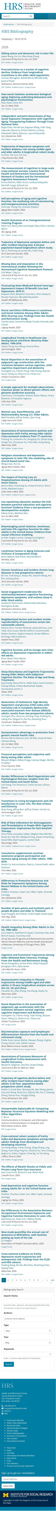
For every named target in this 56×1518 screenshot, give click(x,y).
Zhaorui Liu (23, 373)
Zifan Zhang (20, 990)
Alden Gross (22, 182)
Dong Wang (44, 442)
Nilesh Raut (38, 1172)
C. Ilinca (5, 1117)
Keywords (9, 1349)
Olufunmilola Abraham (35, 603)
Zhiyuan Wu (33, 1092)
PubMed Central (18, 87)
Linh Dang (6, 784)
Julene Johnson (39, 627)
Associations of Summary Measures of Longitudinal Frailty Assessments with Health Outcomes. (23, 1059)
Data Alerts (11, 1458)
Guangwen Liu (8, 370)
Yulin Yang (45, 127)
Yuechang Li (15, 575)
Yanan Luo (35, 373)
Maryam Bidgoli (9, 760)
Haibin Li (5, 1089)
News (9, 1450)
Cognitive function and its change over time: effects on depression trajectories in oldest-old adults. (27, 652)
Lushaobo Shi (19, 439)
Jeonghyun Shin (9, 966)
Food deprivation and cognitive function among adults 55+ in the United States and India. (26, 1188)
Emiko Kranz (7, 1040)
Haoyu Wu (27, 575)
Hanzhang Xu (20, 485)
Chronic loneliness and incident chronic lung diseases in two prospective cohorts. (27, 571)
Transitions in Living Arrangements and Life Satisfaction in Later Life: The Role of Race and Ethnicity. (27, 803)
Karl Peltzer (21, 913)
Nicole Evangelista (10, 963)
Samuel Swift (41, 864)
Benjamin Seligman (10, 1064)
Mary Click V (40, 225)
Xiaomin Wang (40, 575)
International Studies (16, 1441)
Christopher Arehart (23, 395)
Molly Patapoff (40, 963)
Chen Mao (32, 442)
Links (9, 1461)
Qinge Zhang (38, 1147)
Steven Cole (14, 1043)
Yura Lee (5, 206)
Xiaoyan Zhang (35, 1040)
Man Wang (40, 1089)
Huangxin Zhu (8, 716)
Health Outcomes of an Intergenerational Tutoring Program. (25, 222)
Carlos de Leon (35, 784)
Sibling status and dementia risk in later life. (27, 53)
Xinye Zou (22, 1092)
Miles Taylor (37, 891)
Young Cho (16, 206)
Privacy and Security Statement (20, 1466)
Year (6, 1337)
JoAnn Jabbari (7, 556)
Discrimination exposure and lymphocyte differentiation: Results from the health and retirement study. (27, 1034)
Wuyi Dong (6, 809)
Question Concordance (17, 1436)
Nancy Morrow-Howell (23, 225)
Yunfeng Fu (45, 716)
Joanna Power (8, 81)
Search (8, 1364)
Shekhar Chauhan (10, 891)
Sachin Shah (34, 839)
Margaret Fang (28, 836)
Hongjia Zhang (28, 1095)
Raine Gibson (40, 395)
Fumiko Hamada (40, 321)
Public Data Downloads (17, 1423)
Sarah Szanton (46, 682)
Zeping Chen (7, 1268)
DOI (2, 62)
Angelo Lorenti (16, 537)
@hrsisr (7, 1411)
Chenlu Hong (22, 370)
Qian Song (35, 417)
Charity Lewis (7, 321)
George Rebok (8, 685)
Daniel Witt (6, 839)
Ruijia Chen (6, 127)
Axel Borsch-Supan (24, 932)
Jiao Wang (11, 1092)
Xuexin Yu (6, 864)
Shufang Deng (8, 1265)
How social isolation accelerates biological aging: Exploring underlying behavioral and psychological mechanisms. (26, 97)
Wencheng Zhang (30, 56)
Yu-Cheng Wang (9, 1147)
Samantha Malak (23, 321)
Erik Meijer (6, 272)
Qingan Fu (18, 719)
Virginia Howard (25, 633)
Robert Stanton (8, 633)
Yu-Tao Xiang (42, 1153)
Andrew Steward (30, 206)
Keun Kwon (6, 102)
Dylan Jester (23, 966)
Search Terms (11, 1295)
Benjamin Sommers (25, 294)
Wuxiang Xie (28, 1089)
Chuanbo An (7, 990)
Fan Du (27, 719)
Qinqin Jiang (47, 439)
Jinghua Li (6, 1153)
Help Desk (11, 1448)
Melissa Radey (34, 1218)
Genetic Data (12, 1430)
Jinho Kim (18, 102)
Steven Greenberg (45, 836)
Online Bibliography (15, 1433)
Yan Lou (14, 154)
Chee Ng (31, 1153)
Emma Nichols (8, 182)
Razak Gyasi (47, 913)
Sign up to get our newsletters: (18, 1473)
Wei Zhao (28, 1265)
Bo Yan (4, 575)
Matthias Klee (21, 513)
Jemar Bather (21, 1040)
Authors (8, 1313)
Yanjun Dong (7, 346)
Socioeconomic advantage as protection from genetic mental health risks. (27, 734)
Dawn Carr (25, 891)
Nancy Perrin (19, 682)
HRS (6, 1413)
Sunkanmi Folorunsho (12, 603)
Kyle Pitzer (20, 556)
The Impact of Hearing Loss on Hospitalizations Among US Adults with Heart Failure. (24, 480)
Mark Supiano (20, 839)
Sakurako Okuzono (10, 130)
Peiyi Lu (30, 864)
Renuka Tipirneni (9, 297)
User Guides (12, 1438)
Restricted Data (13, 1425)
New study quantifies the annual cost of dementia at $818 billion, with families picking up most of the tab (24, 1234)
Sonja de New (44, 738)
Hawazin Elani (8, 294)
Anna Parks (6, 833)
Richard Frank (24, 1172)
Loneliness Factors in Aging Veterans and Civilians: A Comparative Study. (25, 552)
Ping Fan (24, 1150)
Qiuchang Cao (8, 1218)
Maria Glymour (19, 133)
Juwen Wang (7, 56)
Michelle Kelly (40, 78)
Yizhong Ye (6, 439)
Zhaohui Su (34, 1150)
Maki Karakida (8, 417)
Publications (9, 24)
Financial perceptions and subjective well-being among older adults (26, 756)
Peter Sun (6, 225)
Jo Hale (4, 537)
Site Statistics (12, 1463)
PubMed (8, 62)
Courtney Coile (41, 932)
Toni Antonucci (19, 784)
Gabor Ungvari (19, 1153)
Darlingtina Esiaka (10, 606)
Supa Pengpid (8, 913)
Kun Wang (20, 346)
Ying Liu (16, 272)
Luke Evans (6, 395)
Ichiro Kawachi (43, 294)
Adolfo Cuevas (28, 1043)
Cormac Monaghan (10, 78)
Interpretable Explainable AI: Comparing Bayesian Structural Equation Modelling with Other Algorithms (27, 1111)
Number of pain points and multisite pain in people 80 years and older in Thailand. (27, 910)
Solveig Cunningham (34, 537)
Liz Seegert (6, 1240)
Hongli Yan (6, 442)
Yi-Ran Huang (24, 1147)
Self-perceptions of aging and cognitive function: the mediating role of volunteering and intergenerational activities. (27, 201)
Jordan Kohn (26, 963)
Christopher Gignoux (21, 398)
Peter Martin (20, 658)
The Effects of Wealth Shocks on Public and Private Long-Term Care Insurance (26, 1168)
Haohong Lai (14, 250)
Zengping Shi (33, 439)
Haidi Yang (37, 250)
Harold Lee (18, 127)
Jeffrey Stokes (22, 417)
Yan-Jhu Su (44, 809)
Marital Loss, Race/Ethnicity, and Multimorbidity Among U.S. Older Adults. (25, 413)
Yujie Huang (36, 370)
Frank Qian (16, 1089)
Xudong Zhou (12, 578)
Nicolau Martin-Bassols (12, 738)
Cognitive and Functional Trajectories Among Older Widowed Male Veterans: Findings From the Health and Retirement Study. (27, 957)
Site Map (10, 1453)
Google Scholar (17, 62)
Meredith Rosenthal (28, 297)
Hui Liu (17, 56)
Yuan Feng (13, 1150)
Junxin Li (18, 688)
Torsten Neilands (23, 627)
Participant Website (15, 1420)
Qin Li (4, 250)
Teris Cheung (47, 1150)
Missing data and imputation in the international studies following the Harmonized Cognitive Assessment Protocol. (27, 266)
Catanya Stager (38, 760)
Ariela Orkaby (36, 1064)
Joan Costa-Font (9, 1172)
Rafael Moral (27, 78)
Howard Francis (36, 485)
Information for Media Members (21, 1455)
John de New (31, 738)
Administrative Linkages (17, 1428)
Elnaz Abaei (6, 658)
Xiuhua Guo (14, 1095)
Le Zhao (5, 154)
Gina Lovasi (12, 630)
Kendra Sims (7, 627)
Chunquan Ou (20, 442)
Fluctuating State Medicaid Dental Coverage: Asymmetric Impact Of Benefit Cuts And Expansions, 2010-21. (27, 288)
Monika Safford (26, 630)
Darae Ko (5, 836)
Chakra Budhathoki (25, 685)
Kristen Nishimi (28, 130)
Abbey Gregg (24, 760)
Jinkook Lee (22, 185)
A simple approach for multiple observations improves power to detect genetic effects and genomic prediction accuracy (28, 389)
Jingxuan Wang (32, 127)
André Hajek (34, 913)
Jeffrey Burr (18, 809)
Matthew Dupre (15, 488)
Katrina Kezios (19, 864)
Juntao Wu (26, 250)
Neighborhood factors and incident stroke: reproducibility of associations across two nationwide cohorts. (26, 622)
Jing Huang (6, 682)
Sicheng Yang (32, 716)
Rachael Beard (34, 556)
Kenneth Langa (8, 185)
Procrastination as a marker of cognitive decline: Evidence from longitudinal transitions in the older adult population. (25, 72)
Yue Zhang (32, 990)
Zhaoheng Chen (41, 1265)
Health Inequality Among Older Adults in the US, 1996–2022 (27, 928)
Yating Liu (12, 373)
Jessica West (7, 485)
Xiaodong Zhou (39, 719)
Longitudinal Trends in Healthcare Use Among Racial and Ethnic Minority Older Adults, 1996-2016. (24, 340)
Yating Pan (6, 719)
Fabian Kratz (7, 513)
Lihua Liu (20, 716)
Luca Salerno (7, 932)
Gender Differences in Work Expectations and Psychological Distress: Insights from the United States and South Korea (28, 779)
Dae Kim (15, 836)
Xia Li (42, 1092)
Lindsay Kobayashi (38, 182)
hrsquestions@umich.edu (15, 1408)
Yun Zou (23, 154)
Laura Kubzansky (36, 133)
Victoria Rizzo (32, 346)
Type (6, 1325)
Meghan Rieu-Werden (41, 833)
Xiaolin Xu (43, 990)
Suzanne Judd (42, 630)
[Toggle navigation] (51, 16)
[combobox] (16, 1319)
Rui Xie (19, 1265)
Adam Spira (32, 682)
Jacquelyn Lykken (21, 833)
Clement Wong (8, 741)
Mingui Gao (6, 463)
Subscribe (8, 1486)
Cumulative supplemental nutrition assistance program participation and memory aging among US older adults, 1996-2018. (27, 857)
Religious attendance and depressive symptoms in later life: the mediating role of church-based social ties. (27, 458)
